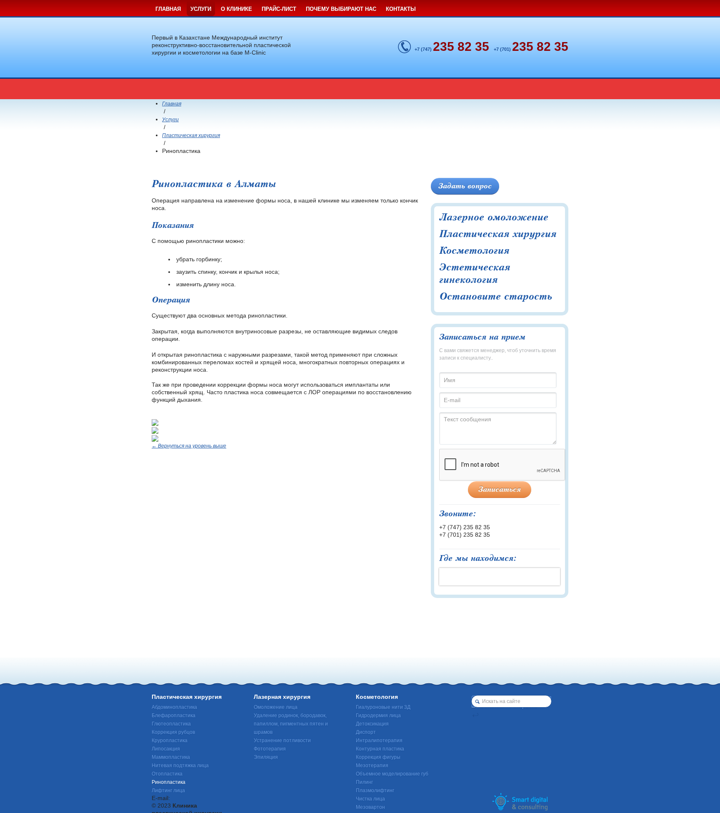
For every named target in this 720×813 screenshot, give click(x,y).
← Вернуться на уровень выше (189, 446)
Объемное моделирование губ (392, 774)
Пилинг (364, 782)
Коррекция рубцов (173, 732)
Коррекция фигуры (378, 757)
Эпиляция (266, 757)
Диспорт (366, 732)
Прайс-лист (279, 9)
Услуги (200, 9)
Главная (168, 9)
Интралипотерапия (379, 740)
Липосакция (166, 749)
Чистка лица (370, 799)
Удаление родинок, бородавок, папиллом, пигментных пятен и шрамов (291, 724)
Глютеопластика (171, 724)
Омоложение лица (276, 707)
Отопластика (167, 774)
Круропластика (170, 740)
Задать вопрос (465, 186)
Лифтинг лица (168, 790)
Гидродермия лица (378, 715)
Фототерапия (270, 749)
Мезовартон (370, 807)
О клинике (236, 9)
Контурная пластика (380, 749)
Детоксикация (372, 724)
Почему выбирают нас (341, 9)
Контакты (401, 9)
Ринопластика (168, 782)
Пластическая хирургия (191, 135)
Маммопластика (171, 757)
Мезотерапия (372, 765)
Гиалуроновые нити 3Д (383, 707)
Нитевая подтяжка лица (180, 765)
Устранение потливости (282, 740)
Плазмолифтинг (375, 790)
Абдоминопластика (174, 707)
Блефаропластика (173, 715)
